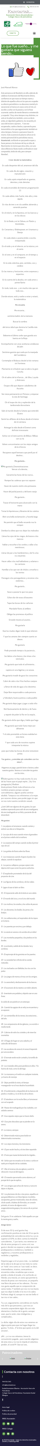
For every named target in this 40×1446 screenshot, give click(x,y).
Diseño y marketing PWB (10, 1441)
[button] (34, 33)
